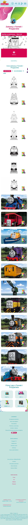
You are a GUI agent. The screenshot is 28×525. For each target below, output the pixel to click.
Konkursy (14, 447)
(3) (7, 397)
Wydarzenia (14, 443)
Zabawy (14, 481)
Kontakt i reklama (14, 428)
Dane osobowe (14, 465)
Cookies (14, 461)
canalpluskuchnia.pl (7, 504)
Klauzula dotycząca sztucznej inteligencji (14, 430)
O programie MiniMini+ (14, 419)
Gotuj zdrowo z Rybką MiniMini (14, 459)
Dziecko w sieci (14, 445)
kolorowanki (18, 71)
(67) (7, 406)
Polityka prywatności (14, 463)
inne (4, 73)
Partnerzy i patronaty (14, 425)
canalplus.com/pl (7, 499)
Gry (14, 479)
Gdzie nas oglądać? (14, 421)
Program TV (14, 441)
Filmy (14, 477)
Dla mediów (14, 423)
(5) (21, 397)
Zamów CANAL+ (14, 468)
